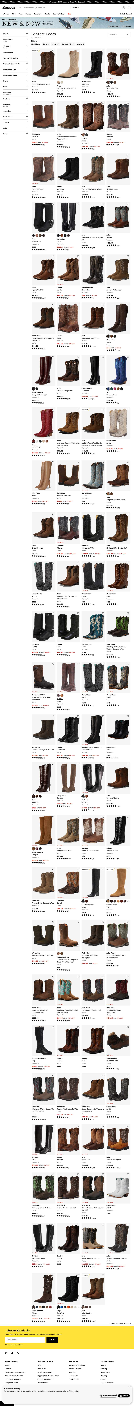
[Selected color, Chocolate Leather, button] (108, 336)
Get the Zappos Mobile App (15, 1372)
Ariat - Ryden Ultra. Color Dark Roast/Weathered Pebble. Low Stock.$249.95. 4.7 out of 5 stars (93, 1146)
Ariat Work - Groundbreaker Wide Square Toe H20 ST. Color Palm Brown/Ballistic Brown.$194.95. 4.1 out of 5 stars (43, 327)
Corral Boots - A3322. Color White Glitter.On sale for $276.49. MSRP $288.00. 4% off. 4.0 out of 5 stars (118, 432)
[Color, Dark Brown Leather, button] (65, 235)
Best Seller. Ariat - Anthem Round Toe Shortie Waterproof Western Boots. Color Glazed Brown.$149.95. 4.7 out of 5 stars (93, 432)
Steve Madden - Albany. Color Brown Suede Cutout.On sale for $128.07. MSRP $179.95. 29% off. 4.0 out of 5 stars (43, 1297)
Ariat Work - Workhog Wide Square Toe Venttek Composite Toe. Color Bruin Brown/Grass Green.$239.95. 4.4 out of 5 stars (118, 634)
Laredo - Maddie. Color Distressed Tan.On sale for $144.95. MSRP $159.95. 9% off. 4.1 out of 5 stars (93, 125)
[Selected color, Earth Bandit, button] (58, 953)
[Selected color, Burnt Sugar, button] (33, 848)
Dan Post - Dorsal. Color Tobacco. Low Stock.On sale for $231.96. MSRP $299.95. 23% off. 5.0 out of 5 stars (68, 891)
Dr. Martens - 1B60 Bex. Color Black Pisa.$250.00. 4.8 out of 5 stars (93, 73)
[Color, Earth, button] (111, 82)
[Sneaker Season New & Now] (67, 23)
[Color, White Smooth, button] (75, 1307)
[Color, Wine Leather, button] (68, 235)
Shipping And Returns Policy (48, 1376)
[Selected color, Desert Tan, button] (108, 901)
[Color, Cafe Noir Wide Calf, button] (111, 901)
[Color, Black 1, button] (40, 848)
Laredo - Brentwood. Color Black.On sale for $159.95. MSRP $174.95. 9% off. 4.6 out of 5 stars (68, 736)
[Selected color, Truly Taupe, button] (58, 82)
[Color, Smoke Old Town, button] (43, 235)
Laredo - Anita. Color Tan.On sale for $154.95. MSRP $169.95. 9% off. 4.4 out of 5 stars (68, 327)
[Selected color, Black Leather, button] (58, 235)
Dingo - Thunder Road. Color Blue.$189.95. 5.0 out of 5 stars (118, 379)
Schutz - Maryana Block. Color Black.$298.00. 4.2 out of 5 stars (118, 839)
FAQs (39, 1365)
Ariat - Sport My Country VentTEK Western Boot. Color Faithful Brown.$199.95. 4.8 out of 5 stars (68, 584)
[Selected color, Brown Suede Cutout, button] (33, 1307)
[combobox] (44, 8)
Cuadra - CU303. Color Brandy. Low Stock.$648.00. (68, 1047)
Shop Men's (126, 26)
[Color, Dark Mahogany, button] (37, 848)
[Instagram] (6, 1353)
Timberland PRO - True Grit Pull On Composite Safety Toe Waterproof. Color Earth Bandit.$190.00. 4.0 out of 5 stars (68, 945)
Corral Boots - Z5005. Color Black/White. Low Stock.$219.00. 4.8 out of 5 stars (118, 686)
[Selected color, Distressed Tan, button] (83, 134)
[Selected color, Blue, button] (108, 388)
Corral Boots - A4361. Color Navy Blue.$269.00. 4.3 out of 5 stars (93, 634)
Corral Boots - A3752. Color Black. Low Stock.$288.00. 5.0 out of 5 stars (93, 686)
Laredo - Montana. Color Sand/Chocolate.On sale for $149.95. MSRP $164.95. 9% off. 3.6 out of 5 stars (118, 125)
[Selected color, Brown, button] (33, 388)
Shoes (45, 44)
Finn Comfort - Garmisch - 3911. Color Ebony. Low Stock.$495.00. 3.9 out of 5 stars (118, 1047)
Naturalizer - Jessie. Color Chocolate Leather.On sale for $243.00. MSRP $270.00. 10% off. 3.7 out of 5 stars (118, 327)
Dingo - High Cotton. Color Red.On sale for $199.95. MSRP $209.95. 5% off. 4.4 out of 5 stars (43, 432)
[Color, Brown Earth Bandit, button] (61, 953)
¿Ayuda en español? (44, 1372)
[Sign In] (123, 8)
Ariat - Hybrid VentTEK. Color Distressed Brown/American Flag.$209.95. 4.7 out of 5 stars (43, 276)
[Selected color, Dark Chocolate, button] (33, 796)
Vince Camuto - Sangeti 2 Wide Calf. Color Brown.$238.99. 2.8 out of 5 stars (43, 379)
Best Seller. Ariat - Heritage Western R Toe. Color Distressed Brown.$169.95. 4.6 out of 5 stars (43, 73)
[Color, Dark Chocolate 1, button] (40, 796)
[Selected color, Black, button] (33, 235)
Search (75, 7)
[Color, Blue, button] (61, 1307)
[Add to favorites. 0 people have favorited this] (53, 50)
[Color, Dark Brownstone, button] (115, 901)
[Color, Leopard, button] (37, 796)
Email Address (12, 1340)
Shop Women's (114, 26)
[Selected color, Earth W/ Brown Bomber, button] (83, 1307)
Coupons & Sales (11, 1383)
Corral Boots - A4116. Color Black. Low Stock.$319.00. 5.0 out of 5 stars (118, 1097)
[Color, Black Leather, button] (115, 336)
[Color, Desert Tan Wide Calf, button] (118, 901)
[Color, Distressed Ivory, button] (61, 82)
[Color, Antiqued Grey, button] (90, 1307)
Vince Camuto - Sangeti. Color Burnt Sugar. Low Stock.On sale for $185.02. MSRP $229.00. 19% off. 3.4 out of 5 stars (43, 839)
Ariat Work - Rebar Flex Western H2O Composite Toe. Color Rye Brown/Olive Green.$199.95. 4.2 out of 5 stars (118, 945)
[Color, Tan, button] (40, 235)
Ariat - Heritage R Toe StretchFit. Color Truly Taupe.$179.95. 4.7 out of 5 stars (68, 73)
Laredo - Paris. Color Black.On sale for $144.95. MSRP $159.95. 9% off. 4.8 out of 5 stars (68, 634)
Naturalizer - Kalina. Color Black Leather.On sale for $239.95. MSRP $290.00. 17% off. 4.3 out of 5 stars (68, 226)
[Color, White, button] (37, 441)
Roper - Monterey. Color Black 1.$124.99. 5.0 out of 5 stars (68, 175)
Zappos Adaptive (107, 1383)
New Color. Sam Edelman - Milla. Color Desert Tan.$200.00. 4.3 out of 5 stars (118, 891)
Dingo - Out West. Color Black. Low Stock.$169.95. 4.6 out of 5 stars (68, 1297)
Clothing (103, 1369)
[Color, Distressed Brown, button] (115, 82)
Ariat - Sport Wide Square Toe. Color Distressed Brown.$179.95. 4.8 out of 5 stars (93, 327)
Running (103, 1376)
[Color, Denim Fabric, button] (37, 1307)
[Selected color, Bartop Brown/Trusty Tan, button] (108, 493)
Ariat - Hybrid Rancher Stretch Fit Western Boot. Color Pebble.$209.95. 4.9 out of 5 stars (68, 125)
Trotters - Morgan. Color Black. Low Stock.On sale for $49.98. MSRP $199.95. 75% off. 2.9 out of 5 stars (93, 787)
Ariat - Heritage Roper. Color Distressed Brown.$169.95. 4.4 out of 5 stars (118, 175)
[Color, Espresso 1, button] (86, 901)
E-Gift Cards (73, 1379)
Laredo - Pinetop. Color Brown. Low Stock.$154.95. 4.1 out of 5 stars (68, 1146)
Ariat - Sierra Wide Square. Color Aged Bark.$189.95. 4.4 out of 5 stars (118, 1146)
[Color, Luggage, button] (86, 796)
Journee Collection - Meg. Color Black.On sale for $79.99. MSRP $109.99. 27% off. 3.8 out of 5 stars (43, 1047)
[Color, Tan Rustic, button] (61, 695)
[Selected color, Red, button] (33, 441)
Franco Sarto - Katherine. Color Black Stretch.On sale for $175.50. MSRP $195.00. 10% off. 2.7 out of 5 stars (93, 379)
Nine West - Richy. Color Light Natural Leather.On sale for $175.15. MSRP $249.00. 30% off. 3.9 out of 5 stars (43, 484)
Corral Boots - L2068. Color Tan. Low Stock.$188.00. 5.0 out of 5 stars (118, 584)
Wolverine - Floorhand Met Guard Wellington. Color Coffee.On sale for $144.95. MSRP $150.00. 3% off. (93, 945)
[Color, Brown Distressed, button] (47, 1307)
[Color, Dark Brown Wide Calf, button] (125, 901)
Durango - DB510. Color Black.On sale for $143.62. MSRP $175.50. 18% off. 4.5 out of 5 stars (43, 634)
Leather (79, 44)
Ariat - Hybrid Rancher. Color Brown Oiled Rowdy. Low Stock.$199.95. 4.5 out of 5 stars (118, 73)
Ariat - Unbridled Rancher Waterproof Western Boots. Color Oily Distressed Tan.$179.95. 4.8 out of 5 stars (68, 432)
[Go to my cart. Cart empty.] (129, 8)
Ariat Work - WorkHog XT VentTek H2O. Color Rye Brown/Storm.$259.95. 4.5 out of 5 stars (93, 998)
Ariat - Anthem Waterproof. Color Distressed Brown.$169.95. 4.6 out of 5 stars (118, 276)
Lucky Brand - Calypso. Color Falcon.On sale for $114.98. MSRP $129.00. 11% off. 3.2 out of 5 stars (68, 787)
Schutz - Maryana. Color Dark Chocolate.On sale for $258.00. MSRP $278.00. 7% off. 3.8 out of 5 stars (43, 787)
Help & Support (126, 14)
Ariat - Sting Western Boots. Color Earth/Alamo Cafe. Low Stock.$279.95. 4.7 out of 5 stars (68, 839)
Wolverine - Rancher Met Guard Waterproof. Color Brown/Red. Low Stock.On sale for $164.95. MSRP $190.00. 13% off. (118, 998)
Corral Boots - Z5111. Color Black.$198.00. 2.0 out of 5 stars (118, 736)
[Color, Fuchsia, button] (115, 388)
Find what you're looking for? (118, 1323)
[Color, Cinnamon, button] (111, 336)
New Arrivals (105, 1372)
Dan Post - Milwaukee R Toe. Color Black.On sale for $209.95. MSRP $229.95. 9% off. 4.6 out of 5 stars (93, 534)
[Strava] (18, 1353)
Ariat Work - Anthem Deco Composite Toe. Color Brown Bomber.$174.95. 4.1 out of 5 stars (43, 891)
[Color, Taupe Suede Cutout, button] (40, 1307)
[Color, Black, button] (86, 134)
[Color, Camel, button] (118, 388)
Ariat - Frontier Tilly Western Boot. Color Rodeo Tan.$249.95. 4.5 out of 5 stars (93, 175)
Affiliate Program (75, 1369)
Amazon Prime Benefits (14, 1376)
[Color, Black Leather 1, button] (43, 1307)
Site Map (72, 1372)
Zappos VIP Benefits (13, 1379)
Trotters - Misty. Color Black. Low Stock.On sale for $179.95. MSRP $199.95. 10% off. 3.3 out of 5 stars (43, 1146)
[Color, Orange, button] (68, 1307)
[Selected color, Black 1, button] (83, 901)
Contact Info (41, 1369)
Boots (54, 44)
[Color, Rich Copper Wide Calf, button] (121, 901)
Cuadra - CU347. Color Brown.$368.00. (68, 1246)
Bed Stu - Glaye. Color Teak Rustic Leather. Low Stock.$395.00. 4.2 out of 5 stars (68, 686)
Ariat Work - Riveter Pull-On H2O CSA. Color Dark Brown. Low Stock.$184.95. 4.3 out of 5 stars (68, 1195)
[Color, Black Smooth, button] (65, 1307)
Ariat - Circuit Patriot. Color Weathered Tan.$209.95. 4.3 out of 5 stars (43, 534)
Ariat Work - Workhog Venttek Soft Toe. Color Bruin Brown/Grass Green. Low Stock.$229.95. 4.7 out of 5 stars (43, 1195)
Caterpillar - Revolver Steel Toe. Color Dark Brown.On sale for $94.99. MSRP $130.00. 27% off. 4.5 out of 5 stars (68, 484)
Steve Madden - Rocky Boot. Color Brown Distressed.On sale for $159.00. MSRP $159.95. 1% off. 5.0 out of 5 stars (93, 276)
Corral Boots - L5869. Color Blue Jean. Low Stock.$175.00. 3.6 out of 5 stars (93, 484)
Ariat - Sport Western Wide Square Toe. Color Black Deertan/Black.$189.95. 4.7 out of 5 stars (93, 226)
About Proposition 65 (45, 1379)
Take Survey (73, 1376)
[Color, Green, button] (111, 388)
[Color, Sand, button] (43, 441)
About (7, 1365)
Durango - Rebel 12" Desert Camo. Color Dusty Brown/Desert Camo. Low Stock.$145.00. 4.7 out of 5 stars (93, 839)
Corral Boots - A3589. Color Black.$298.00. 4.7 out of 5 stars (43, 584)
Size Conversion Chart (77, 1365)
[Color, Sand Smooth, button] (71, 1307)
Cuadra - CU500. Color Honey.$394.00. (93, 1047)
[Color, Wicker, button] (86, 1307)
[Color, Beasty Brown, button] (111, 493)
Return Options (42, 1383)
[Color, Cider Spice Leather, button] (61, 235)
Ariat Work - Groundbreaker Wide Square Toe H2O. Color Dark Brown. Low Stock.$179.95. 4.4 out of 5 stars (93, 1195)
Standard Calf (66, 44)
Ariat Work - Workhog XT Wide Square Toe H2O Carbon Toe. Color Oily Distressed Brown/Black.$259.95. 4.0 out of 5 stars (43, 1097)
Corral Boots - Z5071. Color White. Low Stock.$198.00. (118, 1195)
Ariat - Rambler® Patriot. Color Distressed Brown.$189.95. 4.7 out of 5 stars (118, 787)
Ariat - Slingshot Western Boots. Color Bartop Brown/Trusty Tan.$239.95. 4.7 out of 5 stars (118, 484)
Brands (103, 1365)
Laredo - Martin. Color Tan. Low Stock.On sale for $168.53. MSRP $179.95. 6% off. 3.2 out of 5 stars (68, 276)
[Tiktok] (12, 1353)
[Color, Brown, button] (47, 441)
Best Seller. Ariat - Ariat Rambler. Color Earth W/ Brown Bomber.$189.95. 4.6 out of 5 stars (93, 1297)
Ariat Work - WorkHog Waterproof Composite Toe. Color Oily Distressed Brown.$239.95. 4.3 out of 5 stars (43, 998)
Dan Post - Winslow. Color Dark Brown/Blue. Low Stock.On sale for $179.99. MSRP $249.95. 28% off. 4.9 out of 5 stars (68, 534)
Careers (8, 1369)
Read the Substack (77, 2)
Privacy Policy (74, 1391)
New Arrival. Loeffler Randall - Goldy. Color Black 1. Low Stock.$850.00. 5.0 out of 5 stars (93, 891)
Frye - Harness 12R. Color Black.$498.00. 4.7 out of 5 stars (43, 226)
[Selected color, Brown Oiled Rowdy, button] (108, 82)
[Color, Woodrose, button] (37, 235)
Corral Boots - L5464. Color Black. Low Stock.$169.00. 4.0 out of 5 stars (93, 584)
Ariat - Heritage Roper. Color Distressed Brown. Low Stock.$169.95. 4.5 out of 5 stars (43, 175)
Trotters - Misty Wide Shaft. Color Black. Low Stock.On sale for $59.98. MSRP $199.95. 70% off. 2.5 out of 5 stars (43, 1246)
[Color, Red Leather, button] (50, 1307)
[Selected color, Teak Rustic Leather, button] (58, 695)
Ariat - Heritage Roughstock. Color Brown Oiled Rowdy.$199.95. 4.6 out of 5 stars (68, 379)
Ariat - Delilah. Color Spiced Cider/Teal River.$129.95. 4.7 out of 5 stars (118, 226)
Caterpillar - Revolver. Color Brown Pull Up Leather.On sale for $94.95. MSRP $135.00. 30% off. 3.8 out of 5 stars (43, 125)
